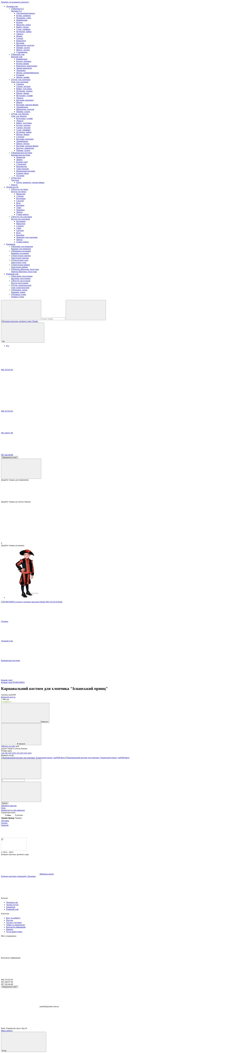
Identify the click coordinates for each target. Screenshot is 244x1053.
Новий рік (20, 157)
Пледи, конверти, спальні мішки (30, 182)
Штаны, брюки (22, 134)
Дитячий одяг (12, 6)
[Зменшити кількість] (21, 769)
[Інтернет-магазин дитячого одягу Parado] (13, 850)
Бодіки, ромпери (23, 15)
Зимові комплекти (24, 68)
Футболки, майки (24, 31)
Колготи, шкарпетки (25, 148)
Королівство (21, 166)
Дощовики (21, 70)
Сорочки (20, 84)
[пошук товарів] (21, 310)
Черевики (20, 210)
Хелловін (20, 176)
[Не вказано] (33, 758)
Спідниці (20, 137)
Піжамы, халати (23, 111)
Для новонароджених (25, 13)
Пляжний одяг (12, 274)
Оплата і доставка (14, 922)
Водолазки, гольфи (24, 95)
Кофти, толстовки (24, 89)
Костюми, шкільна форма (27, 105)
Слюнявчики (21, 52)
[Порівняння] (21, 469)
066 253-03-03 (7, 370)
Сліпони (20, 196)
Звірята (19, 160)
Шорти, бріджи (22, 143)
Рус (7, 346)
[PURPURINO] (31, 602)
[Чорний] (97, 758)
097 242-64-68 (7, 455)
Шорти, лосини (23, 50)
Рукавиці (20, 75)
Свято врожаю (22, 169)
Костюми (20, 43)
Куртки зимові (22, 63)
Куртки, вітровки (23, 61)
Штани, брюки (22, 93)
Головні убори (22, 173)
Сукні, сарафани (23, 29)
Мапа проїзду (7, 1031)
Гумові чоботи (22, 214)
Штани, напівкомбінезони (27, 73)
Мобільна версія (46, 874)
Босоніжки (21, 198)
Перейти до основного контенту (15, 2)
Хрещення (10, 244)
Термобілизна (22, 107)
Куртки (19, 22)
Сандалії (20, 201)
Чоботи (19, 212)
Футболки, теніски (24, 91)
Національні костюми (25, 171)
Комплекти (21, 41)
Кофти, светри (22, 27)
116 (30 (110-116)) (24, 753)
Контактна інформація (15, 927)
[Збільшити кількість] (21, 792)
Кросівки (20, 205)
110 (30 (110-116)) (9, 753)
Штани (19, 36)
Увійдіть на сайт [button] (8, 746)
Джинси (19, 34)
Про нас (9, 920)
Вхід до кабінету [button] (13, 918)
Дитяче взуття (12, 187)
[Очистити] (86, 310)
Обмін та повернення (15, 925)
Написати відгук (8, 697)
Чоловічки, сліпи (23, 18)
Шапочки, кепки (23, 25)
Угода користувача (14, 932)
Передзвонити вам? (9, 457)
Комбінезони (21, 20)
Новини (9, 929)
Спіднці (19, 38)
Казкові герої (22, 162)
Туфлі (18, 208)
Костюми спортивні (25, 100)
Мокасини (20, 194)
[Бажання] (122, 491)
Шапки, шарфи (22, 77)
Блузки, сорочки (23, 125)
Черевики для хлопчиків (26, 237)
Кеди (18, 203)
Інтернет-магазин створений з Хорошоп (18, 876)
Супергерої (21, 164)
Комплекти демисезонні (26, 66)
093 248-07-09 (7, 433)
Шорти (19, 102)
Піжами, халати (23, 47)
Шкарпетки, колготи (25, 45)
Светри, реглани (23, 86)
